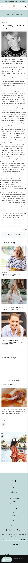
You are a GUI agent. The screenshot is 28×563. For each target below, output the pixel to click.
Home (10, 12)
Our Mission (14, 512)
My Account (14, 496)
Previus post (9, 234)
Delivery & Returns (14, 498)
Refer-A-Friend (14, 504)
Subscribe (23, 539)
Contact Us (14, 484)
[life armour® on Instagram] (17, 545)
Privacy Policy (14, 523)
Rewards (14, 501)
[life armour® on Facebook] (11, 545)
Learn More (21, 558)
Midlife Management (14, 83)
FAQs (14, 487)
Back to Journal (15, 380)
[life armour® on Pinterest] (14, 545)
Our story (14, 515)
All (3, 424)
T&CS (14, 520)
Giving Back (14, 525)
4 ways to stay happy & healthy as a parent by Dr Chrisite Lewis (12, 342)
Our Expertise (14, 518)
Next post (18, 234)
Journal (16, 12)
